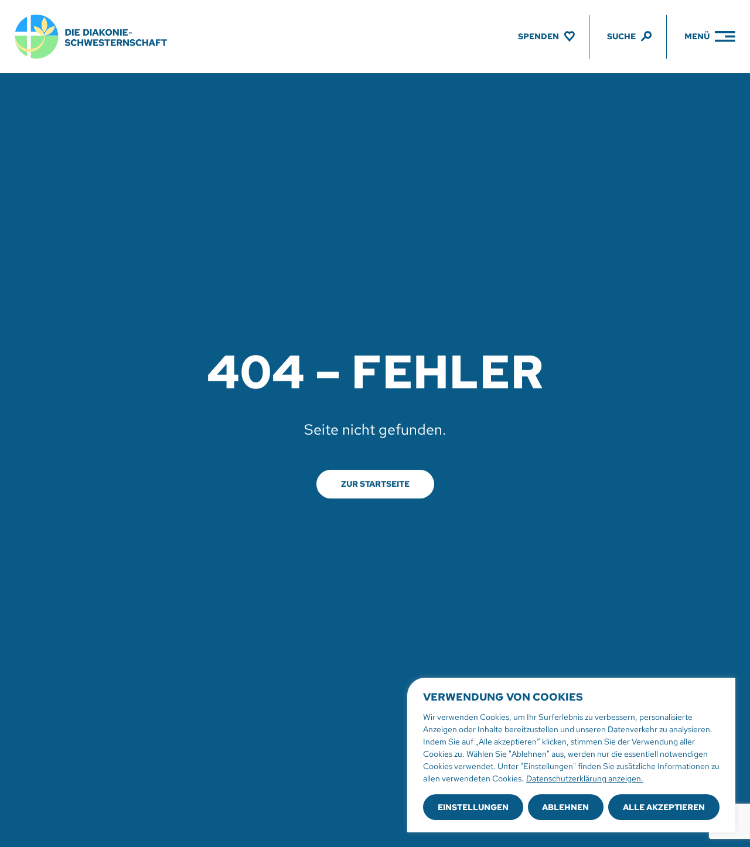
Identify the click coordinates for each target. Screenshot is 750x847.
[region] (571, 755)
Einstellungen (473, 807)
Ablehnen (565, 807)
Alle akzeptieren (664, 807)
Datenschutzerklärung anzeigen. (584, 778)
